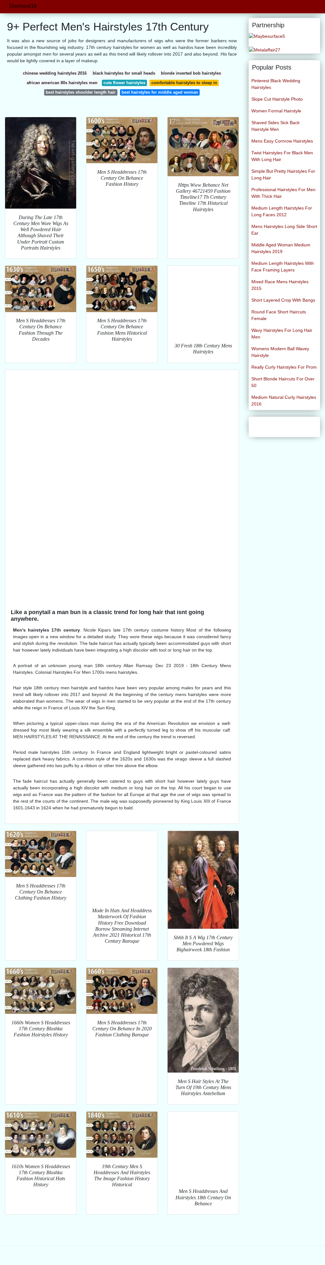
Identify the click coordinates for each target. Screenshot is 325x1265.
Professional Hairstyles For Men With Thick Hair (283, 193)
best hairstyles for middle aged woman (160, 92)
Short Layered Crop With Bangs (283, 300)
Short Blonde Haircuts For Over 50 (283, 382)
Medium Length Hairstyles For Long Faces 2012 (281, 211)
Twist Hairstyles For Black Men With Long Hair (282, 156)
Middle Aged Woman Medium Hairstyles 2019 (280, 248)
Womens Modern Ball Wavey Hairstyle (280, 352)
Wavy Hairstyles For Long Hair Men (281, 333)
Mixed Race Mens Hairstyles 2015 (279, 285)
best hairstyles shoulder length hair (81, 92)
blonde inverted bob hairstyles (191, 73)
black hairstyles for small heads (124, 73)
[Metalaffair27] (264, 49)
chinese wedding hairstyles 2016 (55, 73)
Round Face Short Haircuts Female (278, 315)
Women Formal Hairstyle (276, 110)
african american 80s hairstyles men (62, 82)
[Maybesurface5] (267, 35)
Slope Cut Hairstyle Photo (277, 99)
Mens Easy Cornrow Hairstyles (282, 141)
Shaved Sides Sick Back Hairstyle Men (275, 126)
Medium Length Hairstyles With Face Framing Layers (282, 266)
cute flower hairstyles (124, 82)
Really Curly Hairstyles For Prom (284, 367)
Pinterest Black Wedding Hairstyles (275, 84)
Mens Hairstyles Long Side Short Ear (284, 230)
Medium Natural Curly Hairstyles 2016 (283, 400)
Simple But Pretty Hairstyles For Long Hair (283, 174)
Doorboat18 (22, 6)
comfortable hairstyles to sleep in (184, 82)
